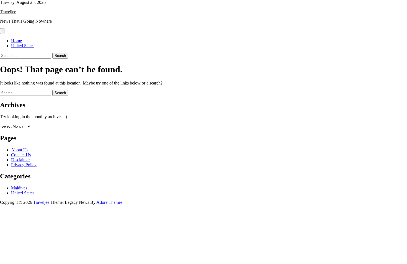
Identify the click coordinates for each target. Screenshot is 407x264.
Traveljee (8, 11)
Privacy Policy (24, 164)
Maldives (19, 188)
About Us (19, 149)
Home (16, 40)
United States (22, 45)
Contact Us (21, 154)
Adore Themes (109, 202)
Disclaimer (20, 159)
